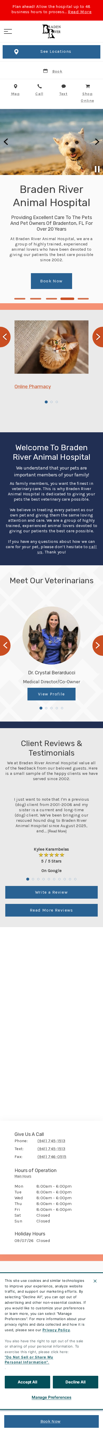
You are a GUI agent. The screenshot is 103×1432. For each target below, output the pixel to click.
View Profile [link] (51, 693)
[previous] (6, 142)
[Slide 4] (67, 299)
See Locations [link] (55, 51)
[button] (8, 31)
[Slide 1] (19, 299)
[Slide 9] (70, 879)
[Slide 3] (51, 299)
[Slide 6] (54, 879)
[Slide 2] (35, 299)
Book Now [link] (50, 1421)
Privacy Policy (56, 1330)
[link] (51, 31)
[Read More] (57, 831)
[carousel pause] (97, 169)
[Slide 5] (83, 298)
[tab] (24, 1177)
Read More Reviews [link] (51, 910)
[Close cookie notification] (95, 1281)
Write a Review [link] (51, 892)
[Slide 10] (75, 879)
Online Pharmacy (33, 387)
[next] (96, 142)
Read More (80, 12)
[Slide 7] (59, 879)
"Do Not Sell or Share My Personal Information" (29, 1359)
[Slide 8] (65, 879)
